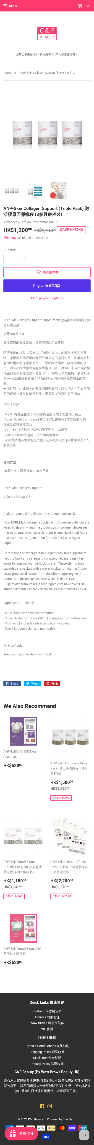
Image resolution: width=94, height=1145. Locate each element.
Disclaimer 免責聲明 (47, 1058)
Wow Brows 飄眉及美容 (47, 1023)
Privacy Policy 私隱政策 (47, 1064)
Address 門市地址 (47, 1017)
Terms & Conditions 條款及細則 (47, 1046)
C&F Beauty (35, 1119)
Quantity (9, 250)
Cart (87, 6)
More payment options (47, 298)
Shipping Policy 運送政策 (47, 1052)
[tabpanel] (47, 567)
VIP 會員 (47, 1029)
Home (7, 72)
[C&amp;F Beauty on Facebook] (42, 1107)
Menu (13, 6)
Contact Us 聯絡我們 (47, 1011)
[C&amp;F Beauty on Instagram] (49, 1107)
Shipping (9, 238)
